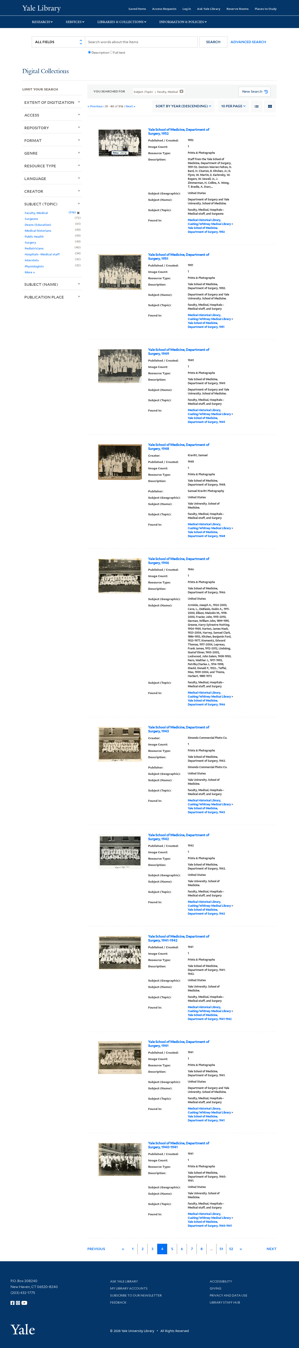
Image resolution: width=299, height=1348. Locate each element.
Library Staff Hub (225, 1302)
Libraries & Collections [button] (120, 22)
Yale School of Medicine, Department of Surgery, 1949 (178, 352)
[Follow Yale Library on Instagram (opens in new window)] (18, 1303)
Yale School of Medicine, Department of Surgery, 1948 (178, 447)
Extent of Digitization (49, 102)
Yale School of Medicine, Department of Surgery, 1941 (178, 1044)
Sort (182, 106)
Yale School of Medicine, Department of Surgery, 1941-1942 (178, 938)
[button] (213, 42)
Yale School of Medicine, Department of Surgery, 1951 (178, 257)
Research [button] (41, 22)
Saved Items (137, 9)
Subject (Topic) (41, 204)
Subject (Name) (41, 284)
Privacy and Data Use (228, 1295)
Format (33, 140)
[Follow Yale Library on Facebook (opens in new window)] (12, 1303)
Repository (36, 127)
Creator (33, 191)
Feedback (118, 1302)
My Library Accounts (129, 1288)
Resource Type (40, 165)
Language (35, 178)
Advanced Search (248, 42)
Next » (130, 106)
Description (100, 52)
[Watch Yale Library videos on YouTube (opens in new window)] (24, 1303)
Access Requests (164, 9)
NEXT (272, 1249)
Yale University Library (41, 8)
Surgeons (31, 219)
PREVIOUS (96, 1249)
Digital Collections (45, 71)
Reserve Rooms (238, 9)
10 (231, 106)
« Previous (95, 106)
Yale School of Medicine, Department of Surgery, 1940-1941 (178, 1145)
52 (231, 1249)
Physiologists (34, 266)
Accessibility (221, 1281)
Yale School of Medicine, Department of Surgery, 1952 (178, 132)
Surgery (30, 242)
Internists (32, 260)
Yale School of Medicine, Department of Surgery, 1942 (178, 837)
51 (221, 1249)
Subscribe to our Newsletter (136, 1295)
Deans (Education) (38, 225)
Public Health (34, 236)
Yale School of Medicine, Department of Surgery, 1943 (178, 729)
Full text (119, 52)
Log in (187, 9)
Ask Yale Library (208, 9)
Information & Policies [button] (181, 22)
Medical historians (38, 230)
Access (31, 115)
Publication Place (44, 297)
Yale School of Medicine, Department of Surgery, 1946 (178, 561)
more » (30, 272)
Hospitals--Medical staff (42, 254)
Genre (31, 153)
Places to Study (266, 9)
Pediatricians (34, 248)
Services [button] (74, 22)
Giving (215, 1288)
